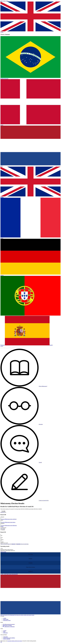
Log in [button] (1, 346)
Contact (4, 630)
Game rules (5, 636)
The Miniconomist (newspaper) (9, 624)
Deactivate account (6, 620)
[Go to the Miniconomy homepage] (7, 348)
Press (4, 631)
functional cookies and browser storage (14, 640)
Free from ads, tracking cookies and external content (24, 615)
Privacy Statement (6, 638)
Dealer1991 (3, 512)
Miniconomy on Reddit (7, 625)
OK (1, 641)
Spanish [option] (51, 345)
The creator (5, 632)
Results (1, 526)
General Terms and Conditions (9, 637)
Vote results (2, 528)
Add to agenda (3, 551)
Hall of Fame (5, 619)
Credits (4, 618)
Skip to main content (4, 0)
